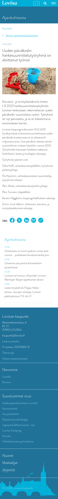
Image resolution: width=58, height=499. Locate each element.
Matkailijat (10, 462)
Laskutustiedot (10, 341)
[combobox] (36, 3)
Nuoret (6, 436)
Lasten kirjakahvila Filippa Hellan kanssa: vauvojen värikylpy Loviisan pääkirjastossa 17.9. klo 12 (22, 292)
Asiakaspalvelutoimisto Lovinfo (20, 403)
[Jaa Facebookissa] (12, 221)
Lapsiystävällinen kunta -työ (18, 425)
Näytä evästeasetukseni (15, 359)
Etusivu (6, 382)
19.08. (7, 284)
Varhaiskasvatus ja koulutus (17, 441)
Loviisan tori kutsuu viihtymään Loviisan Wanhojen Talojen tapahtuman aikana (25, 278)
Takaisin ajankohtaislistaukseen (22, 35)
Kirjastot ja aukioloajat (15, 419)
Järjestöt (8, 470)
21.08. (7, 247)
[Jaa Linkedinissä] (26, 221)
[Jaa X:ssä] (19, 221)
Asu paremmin (10, 414)
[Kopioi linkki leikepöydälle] (40, 221)
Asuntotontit (9, 408)
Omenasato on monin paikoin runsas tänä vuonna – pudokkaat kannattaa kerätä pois (26, 253)
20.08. (7, 271)
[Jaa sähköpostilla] (33, 221)
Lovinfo (6, 376)
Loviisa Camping (11, 430)
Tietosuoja (8, 352)
